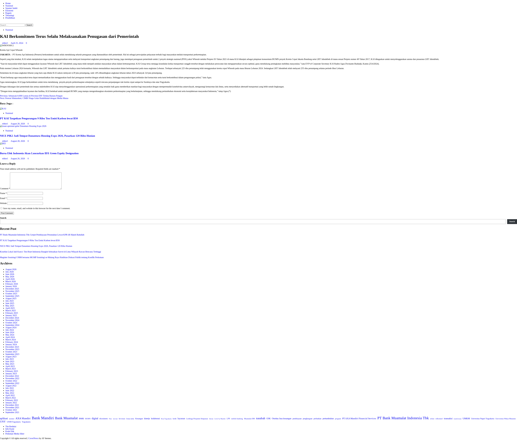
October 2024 (11, 323)
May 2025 (9, 306)
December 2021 (12, 405)
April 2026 (10, 279)
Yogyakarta (26, 422)
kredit (174, 419)
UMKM (466, 418)
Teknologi (9, 15)
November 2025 (12, 291)
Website (3, 203)
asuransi (11, 419)
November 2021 (12, 407)
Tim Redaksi (10, 426)
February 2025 (11, 313)
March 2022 (10, 398)
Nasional (9, 6)
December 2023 (12, 347)
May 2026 (9, 276)
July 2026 (9, 272)
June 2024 (9, 332)
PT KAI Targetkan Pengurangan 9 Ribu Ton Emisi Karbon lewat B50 (39, 118)
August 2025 (10, 298)
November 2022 (12, 378)
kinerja (147, 418)
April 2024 (10, 337)
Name (3, 193)
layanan (181, 418)
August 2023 (10, 356)
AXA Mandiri (23, 418)
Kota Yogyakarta (166, 419)
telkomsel (439, 419)
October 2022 (11, 381)
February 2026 (11, 284)
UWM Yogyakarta (14, 422)
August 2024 (10, 327)
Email (3, 198)
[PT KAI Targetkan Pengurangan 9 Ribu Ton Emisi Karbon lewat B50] (3, 108)
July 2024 (9, 330)
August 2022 (10, 386)
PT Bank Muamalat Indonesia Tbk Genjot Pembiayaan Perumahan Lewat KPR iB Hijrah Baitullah (42, 235)
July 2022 (9, 388)
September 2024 (12, 325)
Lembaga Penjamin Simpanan (197, 419)
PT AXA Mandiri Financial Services (359, 418)
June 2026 (9, 274)
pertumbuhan (328, 418)
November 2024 (12, 320)
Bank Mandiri (43, 418)
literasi (211, 419)
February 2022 (11, 400)
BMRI (81, 418)
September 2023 (12, 354)
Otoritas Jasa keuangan (281, 418)
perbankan (317, 418)
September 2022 (12, 383)
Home (8, 3)
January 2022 (11, 402)
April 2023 (10, 366)
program (338, 419)
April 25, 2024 (17, 43)
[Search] (1, 22)
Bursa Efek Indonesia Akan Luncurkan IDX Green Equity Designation (39, 153)
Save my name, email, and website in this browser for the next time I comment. (36, 208)
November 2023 (12, 349)
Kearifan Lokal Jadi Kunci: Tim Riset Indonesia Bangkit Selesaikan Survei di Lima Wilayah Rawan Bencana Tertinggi (50, 252)
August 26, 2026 (18, 158)
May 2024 (9, 335)
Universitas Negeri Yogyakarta (482, 419)
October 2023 (11, 352)
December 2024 (12, 318)
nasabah (260, 418)
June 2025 (9, 303)
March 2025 (10, 310)
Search (3, 218)
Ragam (8, 13)
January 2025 (11, 315)
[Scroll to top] (1, 441)
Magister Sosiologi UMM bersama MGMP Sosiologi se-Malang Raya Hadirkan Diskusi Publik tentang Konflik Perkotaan (52, 257)
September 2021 (12, 412)
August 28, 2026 (18, 124)
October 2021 (11, 410)
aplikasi (4, 418)
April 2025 (10, 308)
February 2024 (11, 342)
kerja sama (130, 419)
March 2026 (10, 281)
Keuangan (139, 419)
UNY (3, 421)
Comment (5, 188)
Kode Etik (9, 431)
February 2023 (11, 371)
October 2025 (11, 293)
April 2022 (10, 395)
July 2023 (9, 359)
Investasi (122, 419)
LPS (228, 419)
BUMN (87, 419)
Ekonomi (9, 10)
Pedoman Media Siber (14, 434)
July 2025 (9, 301)
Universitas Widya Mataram (505, 419)
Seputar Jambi (11, 8)
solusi (432, 419)
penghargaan (307, 419)
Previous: (31, 96)
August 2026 (10, 269)
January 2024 (11, 344)
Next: (34, 98)
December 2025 (12, 289)
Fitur (110, 419)
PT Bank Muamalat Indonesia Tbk (403, 418)
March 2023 (10, 369)
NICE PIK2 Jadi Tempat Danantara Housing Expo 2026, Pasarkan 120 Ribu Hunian (47, 135)
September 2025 (12, 296)
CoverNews (33, 438)
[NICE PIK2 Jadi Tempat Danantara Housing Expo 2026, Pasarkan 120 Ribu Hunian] (23, 126)
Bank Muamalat (66, 418)
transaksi (448, 418)
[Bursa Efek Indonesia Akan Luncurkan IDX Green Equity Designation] (3, 143)
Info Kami (9, 429)
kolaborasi (155, 418)
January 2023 (11, 373)
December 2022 (12, 376)
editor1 (5, 43)
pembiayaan (297, 419)
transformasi (457, 419)
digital (95, 418)
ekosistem (103, 418)
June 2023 (9, 361)
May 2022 (9, 393)
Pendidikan (10, 18)
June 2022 (9, 390)
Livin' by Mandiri (220, 419)
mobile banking (237, 419)
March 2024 (10, 339)
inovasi (115, 419)
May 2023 (9, 364)
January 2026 (11, 286)
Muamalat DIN (249, 419)
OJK (268, 418)
